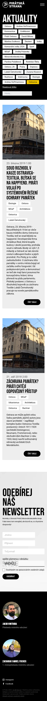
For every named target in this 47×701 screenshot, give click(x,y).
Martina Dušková (12, 41)
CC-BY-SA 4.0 (17, 690)
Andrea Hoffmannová (26, 26)
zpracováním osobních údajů (31, 570)
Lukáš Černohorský (13, 72)
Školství (28, 41)
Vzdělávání (25, 31)
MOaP (7, 51)
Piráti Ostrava (11, 36)
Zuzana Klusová (33, 72)
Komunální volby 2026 (14, 46)
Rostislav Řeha (32, 62)
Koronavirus (10, 31)
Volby (39, 41)
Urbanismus (14, 402)
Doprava (33, 67)
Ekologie (36, 77)
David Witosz (27, 36)
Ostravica (33, 82)
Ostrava (8, 26)
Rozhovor (9, 77)
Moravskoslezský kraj (14, 56)
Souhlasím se (25, 570)
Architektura (25, 209)
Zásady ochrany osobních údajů (13, 696)
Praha (22, 67)
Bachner (26, 408)
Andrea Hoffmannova (14, 82)
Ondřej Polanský (22, 51)
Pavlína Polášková (13, 62)
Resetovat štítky (10, 87)
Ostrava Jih (10, 67)
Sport (31, 46)
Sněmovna (22, 77)
